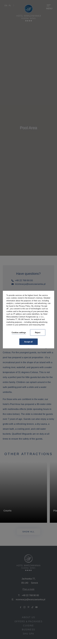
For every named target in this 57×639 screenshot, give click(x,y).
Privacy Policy (24, 306)
